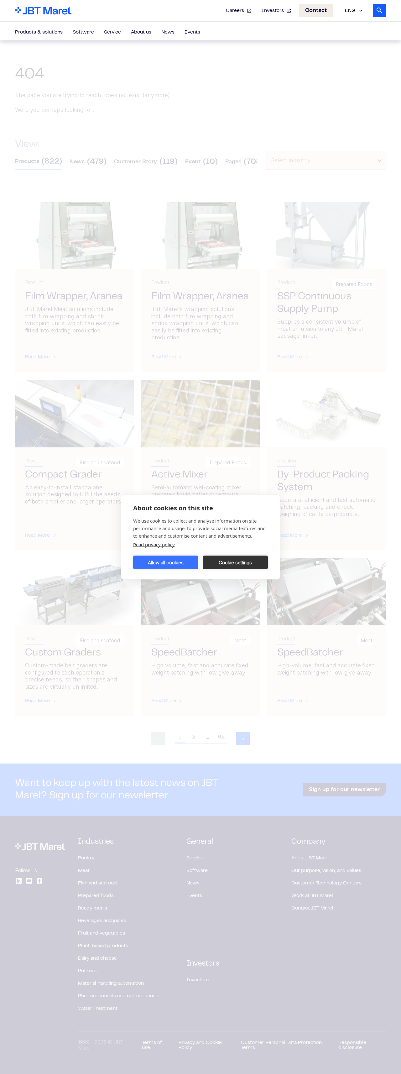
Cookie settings (235, 562)
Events (192, 32)
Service (112, 32)
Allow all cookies (166, 562)
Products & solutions (39, 32)
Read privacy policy (154, 544)
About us (141, 32)
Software (83, 32)
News (167, 32)
